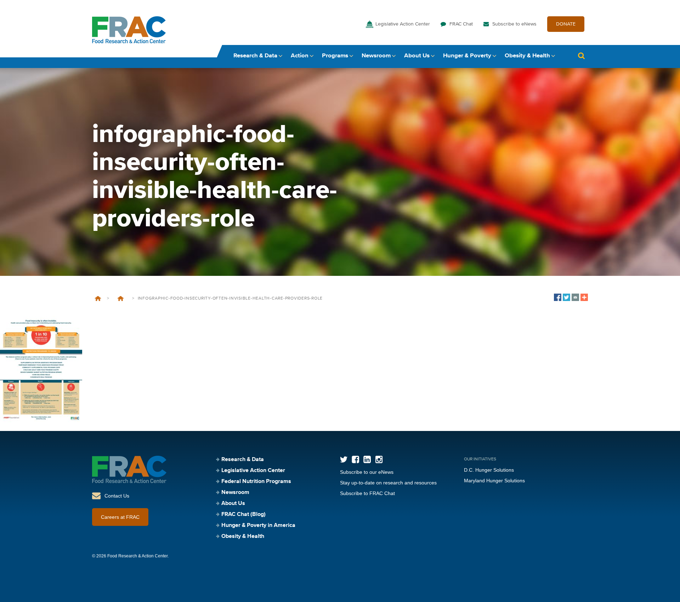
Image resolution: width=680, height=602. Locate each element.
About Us (417, 56)
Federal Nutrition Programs (256, 481)
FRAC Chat (461, 24)
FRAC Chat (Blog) (243, 514)
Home (98, 298)
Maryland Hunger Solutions (494, 480)
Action (299, 56)
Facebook (355, 459)
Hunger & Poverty (467, 56)
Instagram (378, 459)
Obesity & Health (527, 56)
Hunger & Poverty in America (258, 525)
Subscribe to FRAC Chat (367, 493)
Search (581, 56)
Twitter (343, 459)
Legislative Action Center (402, 24)
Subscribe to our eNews (366, 472)
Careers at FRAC (120, 517)
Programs (335, 56)
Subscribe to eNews (514, 24)
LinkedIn (367, 459)
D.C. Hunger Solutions (489, 470)
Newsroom (376, 56)
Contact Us (116, 496)
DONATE (566, 24)
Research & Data (255, 56)
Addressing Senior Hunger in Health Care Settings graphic (120, 298)
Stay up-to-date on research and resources (388, 482)
